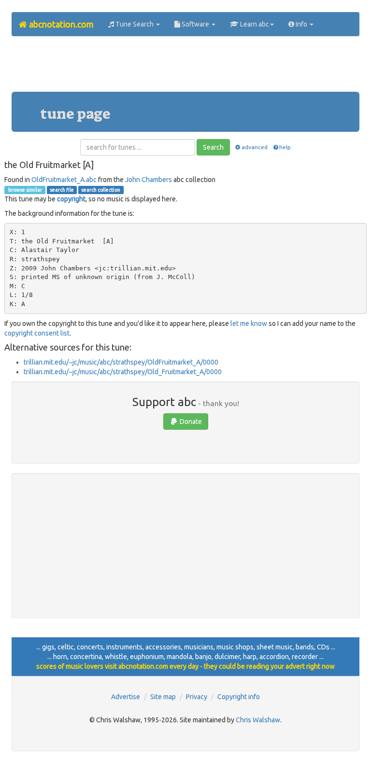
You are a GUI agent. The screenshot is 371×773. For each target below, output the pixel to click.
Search (213, 147)
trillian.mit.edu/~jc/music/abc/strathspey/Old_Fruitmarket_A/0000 (123, 372)
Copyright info (238, 697)
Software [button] (195, 24)
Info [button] (301, 24)
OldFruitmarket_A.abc (64, 179)
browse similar (24, 190)
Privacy (196, 697)
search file (62, 190)
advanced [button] (255, 147)
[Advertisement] (187, 67)
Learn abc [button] (254, 24)
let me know (248, 323)
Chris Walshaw (258, 720)
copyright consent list (37, 333)
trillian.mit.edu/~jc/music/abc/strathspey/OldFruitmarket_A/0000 (121, 362)
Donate (190, 421)
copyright (71, 199)
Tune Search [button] (134, 24)
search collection (100, 190)
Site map (163, 697)
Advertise (125, 697)
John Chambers (148, 179)
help (285, 147)
